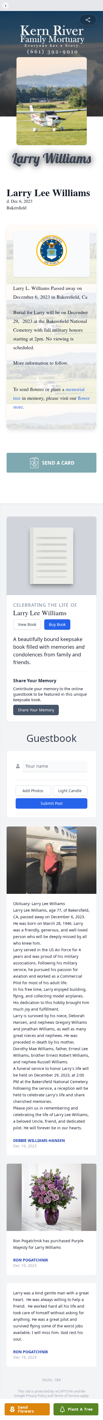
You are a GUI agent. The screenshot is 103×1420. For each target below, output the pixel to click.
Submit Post (52, 803)
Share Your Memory (36, 709)
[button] (51, 860)
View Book (27, 624)
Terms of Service (66, 1395)
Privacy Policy (36, 1395)
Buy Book (57, 624)
